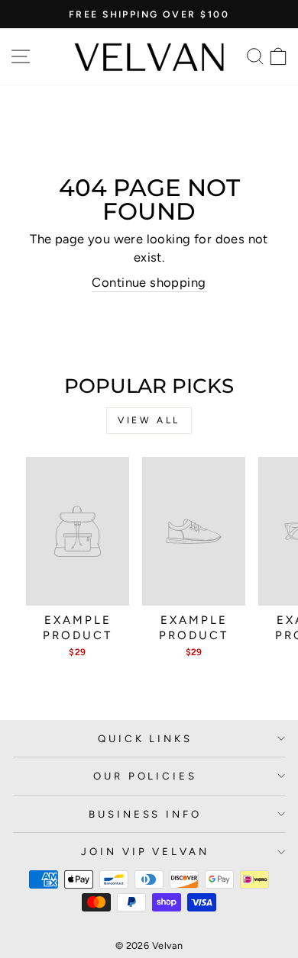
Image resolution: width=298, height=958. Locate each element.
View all (149, 420)
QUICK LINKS (145, 738)
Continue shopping (149, 282)
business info (145, 814)
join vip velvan (145, 851)
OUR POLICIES (145, 776)
